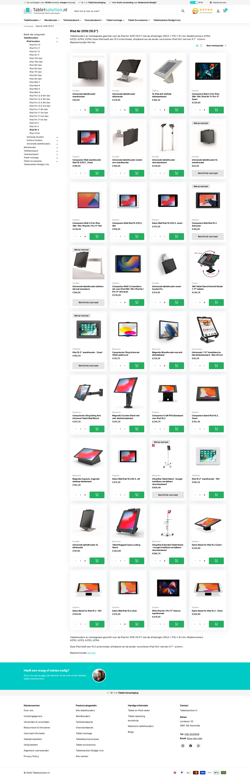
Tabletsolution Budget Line (167, 20)
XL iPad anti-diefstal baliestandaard (161, 95)
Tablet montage (114, 20)
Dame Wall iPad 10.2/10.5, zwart (167, 223)
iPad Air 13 (35, 51)
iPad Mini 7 (35, 82)
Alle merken (82, 756)
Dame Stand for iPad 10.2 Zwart (207, 545)
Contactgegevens (33, 716)
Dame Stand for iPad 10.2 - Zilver (207, 610)
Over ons (28, 710)
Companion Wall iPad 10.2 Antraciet (204, 224)
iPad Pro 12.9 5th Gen (40, 99)
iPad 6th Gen (36, 75)
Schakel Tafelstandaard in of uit (57, 151)
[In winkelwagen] (97, 110)
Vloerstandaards (84, 727)
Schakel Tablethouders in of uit (57, 38)
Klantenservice (32, 705)
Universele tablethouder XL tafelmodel (85, 546)
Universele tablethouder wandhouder (83, 95)
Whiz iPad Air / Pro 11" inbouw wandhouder (166, 612)
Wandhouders (83, 716)
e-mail (42, 675)
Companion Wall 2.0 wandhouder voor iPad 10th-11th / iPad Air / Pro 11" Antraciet (128, 289)
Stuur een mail (194, 738)
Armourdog (197, 349)
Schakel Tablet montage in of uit (57, 158)
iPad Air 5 (34, 123)
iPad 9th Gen (36, 65)
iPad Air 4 (34, 126)
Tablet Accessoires (138, 20)
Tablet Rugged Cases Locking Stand (126, 546)
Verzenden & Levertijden (36, 722)
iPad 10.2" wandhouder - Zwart (87, 352)
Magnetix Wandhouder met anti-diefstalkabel (167, 353)
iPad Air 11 (34, 55)
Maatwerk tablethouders (141, 726)
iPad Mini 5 (35, 89)
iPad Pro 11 (35, 48)
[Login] (218, 11)
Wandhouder (50, 20)
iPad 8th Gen (36, 68)
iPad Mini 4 (35, 92)
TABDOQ (76, 349)
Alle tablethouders (85, 710)
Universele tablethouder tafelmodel (123, 95)
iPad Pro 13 (35, 44)
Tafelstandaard (71, 20)
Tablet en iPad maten (139, 710)
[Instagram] (182, 746)
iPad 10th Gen (36, 61)
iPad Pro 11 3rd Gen (39, 112)
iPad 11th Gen (36, 58)
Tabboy (155, 90)
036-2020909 (191, 734)
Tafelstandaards (84, 722)
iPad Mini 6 (35, 85)
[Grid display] (197, 46)
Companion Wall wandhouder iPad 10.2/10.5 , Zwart (86, 161)
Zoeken (183, 11)
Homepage (29, 26)
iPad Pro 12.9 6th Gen (40, 95)
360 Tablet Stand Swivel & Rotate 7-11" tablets (207, 287)
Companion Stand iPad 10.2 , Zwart (205, 416)
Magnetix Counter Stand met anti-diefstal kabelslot (125, 416)
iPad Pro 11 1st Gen (38, 119)
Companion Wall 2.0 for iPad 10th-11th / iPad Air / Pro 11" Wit (87, 224)
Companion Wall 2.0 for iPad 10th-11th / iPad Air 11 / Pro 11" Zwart (205, 96)
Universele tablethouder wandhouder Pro (167, 287)
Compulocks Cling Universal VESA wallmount (125, 353)
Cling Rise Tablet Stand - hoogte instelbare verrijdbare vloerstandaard (167, 481)
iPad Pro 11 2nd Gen (39, 116)
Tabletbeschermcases (87, 739)
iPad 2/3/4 (35, 133)
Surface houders (34, 140)
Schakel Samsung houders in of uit (57, 137)
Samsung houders (35, 137)
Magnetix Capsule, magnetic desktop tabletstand (86, 480)
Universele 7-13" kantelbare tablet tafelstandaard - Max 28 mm (207, 353)
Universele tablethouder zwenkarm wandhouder (127, 161)
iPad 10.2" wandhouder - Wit (205, 479)
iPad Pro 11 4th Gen (39, 109)
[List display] (201, 46)
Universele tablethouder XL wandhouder (205, 161)
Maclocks (116, 349)
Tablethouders (31, 20)
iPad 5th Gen (36, 78)
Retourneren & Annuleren (37, 727)
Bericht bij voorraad (207, 173)
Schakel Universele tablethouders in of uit (57, 144)
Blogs (131, 732)
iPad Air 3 (34, 129)
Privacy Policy (31, 756)
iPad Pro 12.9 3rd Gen (40, 106)
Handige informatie (138, 705)
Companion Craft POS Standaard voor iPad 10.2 (167, 416)
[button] (85, 110)
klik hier (91, 652)
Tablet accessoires (86, 745)
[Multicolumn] (125, 676)
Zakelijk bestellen (33, 739)
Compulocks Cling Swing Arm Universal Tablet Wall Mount (86, 416)
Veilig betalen (31, 745)
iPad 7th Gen (36, 72)
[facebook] (190, 746)
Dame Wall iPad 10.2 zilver (124, 610)
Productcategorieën (86, 705)
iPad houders (33, 41)
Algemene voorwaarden (36, 750)
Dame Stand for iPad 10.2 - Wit (86, 610)
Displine (195, 90)
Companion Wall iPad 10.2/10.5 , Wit (127, 224)
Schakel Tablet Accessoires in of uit (57, 161)
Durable (75, 90)
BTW (197, 2)
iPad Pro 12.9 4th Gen (40, 102)
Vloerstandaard (92, 20)
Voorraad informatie (34, 733)
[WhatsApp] (198, 746)
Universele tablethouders (38, 143)
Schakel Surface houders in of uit (57, 141)
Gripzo (195, 283)
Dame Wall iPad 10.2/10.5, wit (126, 479)
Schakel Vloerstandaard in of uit (57, 155)
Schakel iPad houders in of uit (57, 42)
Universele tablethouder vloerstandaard (163, 161)
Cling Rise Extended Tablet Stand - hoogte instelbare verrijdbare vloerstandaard (167, 547)
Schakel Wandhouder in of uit (57, 148)
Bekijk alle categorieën (34, 34)
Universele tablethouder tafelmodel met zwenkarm (88, 287)
